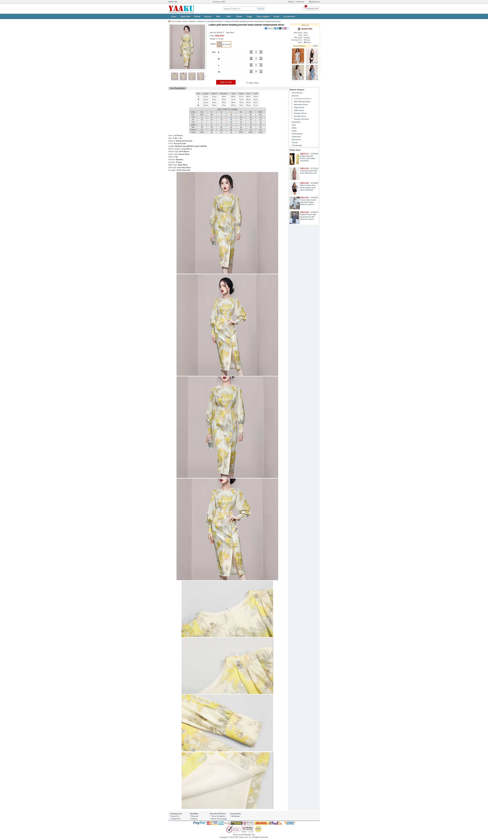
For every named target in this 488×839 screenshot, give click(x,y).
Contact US (175, 819)
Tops (294, 125)
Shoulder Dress (300, 116)
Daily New (185, 16)
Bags (249, 16)
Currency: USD (219, 2)
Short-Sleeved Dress (302, 102)
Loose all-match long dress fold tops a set (308, 170)
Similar (197, 16)
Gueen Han (306, 29)
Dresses (201, 21)
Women (207, 16)
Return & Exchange (219, 819)
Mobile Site (172, 2)
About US (175, 816)
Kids (229, 16)
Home (173, 16)
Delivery (194, 819)
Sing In (291, 2)
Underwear (296, 137)
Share (269, 28)
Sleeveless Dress (301, 104)
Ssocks (295, 142)
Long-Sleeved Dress (214, 21)
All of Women (297, 93)
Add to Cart (226, 82)
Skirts (294, 128)
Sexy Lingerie (262, 16)
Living (276, 16)
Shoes (239, 16)
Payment (194, 816)
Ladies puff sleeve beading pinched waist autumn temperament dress (253, 21)
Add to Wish (253, 83)
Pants (294, 131)
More (315, 46)
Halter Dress (299, 110)
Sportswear (296, 139)
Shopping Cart (312, 8)
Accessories (289, 16)
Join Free (300, 2)
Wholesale (235, 816)
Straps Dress (299, 107)
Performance (297, 134)
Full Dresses (297, 145)
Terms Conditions (218, 816)
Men (218, 16)
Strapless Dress (300, 113)
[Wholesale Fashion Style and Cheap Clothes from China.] (181, 13)
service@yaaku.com (247, 835)
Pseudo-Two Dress (301, 119)
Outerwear (296, 122)
